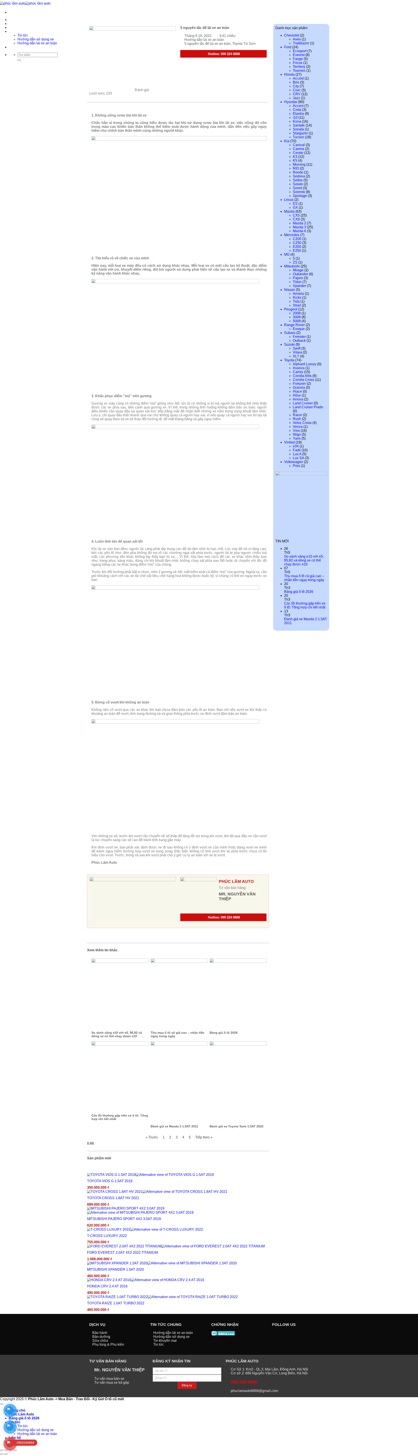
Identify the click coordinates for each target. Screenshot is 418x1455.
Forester (299, 336)
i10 (295, 117)
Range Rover (294, 325)
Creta (297, 110)
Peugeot (290, 309)
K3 (295, 156)
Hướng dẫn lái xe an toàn (204, 40)
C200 (297, 239)
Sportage (300, 196)
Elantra (298, 113)
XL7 (296, 356)
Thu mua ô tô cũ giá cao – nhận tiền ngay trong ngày (304, 578)
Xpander (299, 286)
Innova (298, 399)
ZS (295, 262)
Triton (297, 282)
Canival (299, 145)
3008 (297, 317)
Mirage (298, 270)
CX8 (296, 219)
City (296, 86)
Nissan (289, 290)
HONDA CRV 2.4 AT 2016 (107, 1286)
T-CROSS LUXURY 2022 (107, 1236)
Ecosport (300, 51)
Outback (299, 340)
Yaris (297, 438)
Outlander (300, 274)
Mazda (289, 211)
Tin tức (22, 1426)
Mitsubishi (292, 266)
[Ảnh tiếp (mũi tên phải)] (6, 1454)
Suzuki (289, 344)
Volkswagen (293, 462)
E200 (297, 246)
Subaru (289, 333)
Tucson (298, 137)
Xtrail (297, 305)
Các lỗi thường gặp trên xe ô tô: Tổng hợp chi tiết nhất (304, 605)
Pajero (298, 278)
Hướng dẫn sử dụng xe (35, 1430)
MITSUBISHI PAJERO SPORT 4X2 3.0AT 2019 (124, 1219)
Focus (297, 63)
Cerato (298, 153)
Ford (287, 47)
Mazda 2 (299, 223)
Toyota (289, 360)
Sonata (298, 129)
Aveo (297, 39)
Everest (299, 55)
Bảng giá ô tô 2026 (224, 1032)
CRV (296, 94)
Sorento (299, 192)
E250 (297, 250)
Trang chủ (17, 20)
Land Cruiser (303, 403)
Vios (296, 430)
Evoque (299, 329)
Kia (286, 141)
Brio (296, 82)
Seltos (298, 180)
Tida (296, 301)
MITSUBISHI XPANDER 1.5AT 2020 (115, 1269)
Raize (297, 415)
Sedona (299, 176)
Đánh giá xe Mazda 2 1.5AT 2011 (174, 1126)
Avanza (299, 368)
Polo (296, 466)
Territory (299, 66)
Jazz (296, 98)
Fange (298, 59)
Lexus (288, 200)
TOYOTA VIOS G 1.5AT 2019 (109, 1181)
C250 (297, 243)
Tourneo (299, 70)
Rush (297, 419)
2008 (297, 313)
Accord (298, 78)
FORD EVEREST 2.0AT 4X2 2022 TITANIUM (122, 1252)
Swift (296, 348)
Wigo (297, 434)
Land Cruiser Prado (308, 407)
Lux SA (298, 458)
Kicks (297, 297)
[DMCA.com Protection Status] (223, 1333)
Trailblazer (301, 43)
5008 (297, 321)
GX (295, 207)
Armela (298, 293)
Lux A (297, 454)
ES (295, 203)
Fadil (297, 450)
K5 (295, 160)
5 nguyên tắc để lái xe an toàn (207, 43)
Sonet (297, 188)
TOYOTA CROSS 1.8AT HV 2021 (113, 1198)
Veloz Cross (302, 423)
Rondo (298, 172)
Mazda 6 (299, 231)
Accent (298, 106)
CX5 (296, 215)
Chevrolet (291, 35)
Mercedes (291, 235)
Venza (298, 426)
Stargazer (300, 133)
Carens (298, 149)
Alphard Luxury (304, 364)
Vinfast (289, 442)
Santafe (299, 125)
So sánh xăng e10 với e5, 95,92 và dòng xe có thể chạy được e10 (116, 1034)
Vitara (297, 352)
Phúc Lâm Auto (21, 1414)
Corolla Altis (302, 376)
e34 (296, 446)
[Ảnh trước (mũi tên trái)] (1, 1454)
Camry (298, 372)
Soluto (298, 184)
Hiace (297, 391)
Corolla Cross (303, 380)
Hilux (297, 395)
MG (287, 254)
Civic (297, 90)
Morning (299, 164)
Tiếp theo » (203, 1137)
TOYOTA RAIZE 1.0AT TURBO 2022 (115, 1303)
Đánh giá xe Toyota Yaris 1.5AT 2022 (236, 1126)
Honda (289, 74)
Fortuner (299, 383)
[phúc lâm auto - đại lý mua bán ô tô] (25, 3)
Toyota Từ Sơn (244, 43)
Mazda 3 (299, 227)
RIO (296, 168)
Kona (297, 121)
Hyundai (290, 102)
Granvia (299, 387)
